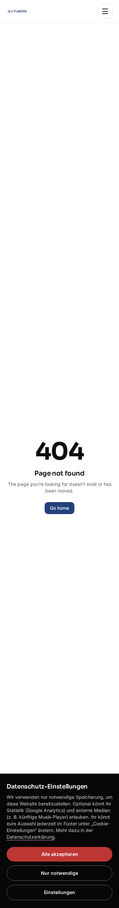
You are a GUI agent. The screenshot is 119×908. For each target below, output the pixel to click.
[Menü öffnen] (105, 11)
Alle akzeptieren (59, 854)
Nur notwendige (59, 873)
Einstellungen (59, 892)
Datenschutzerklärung (31, 837)
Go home (59, 508)
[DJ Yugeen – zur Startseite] (17, 11)
